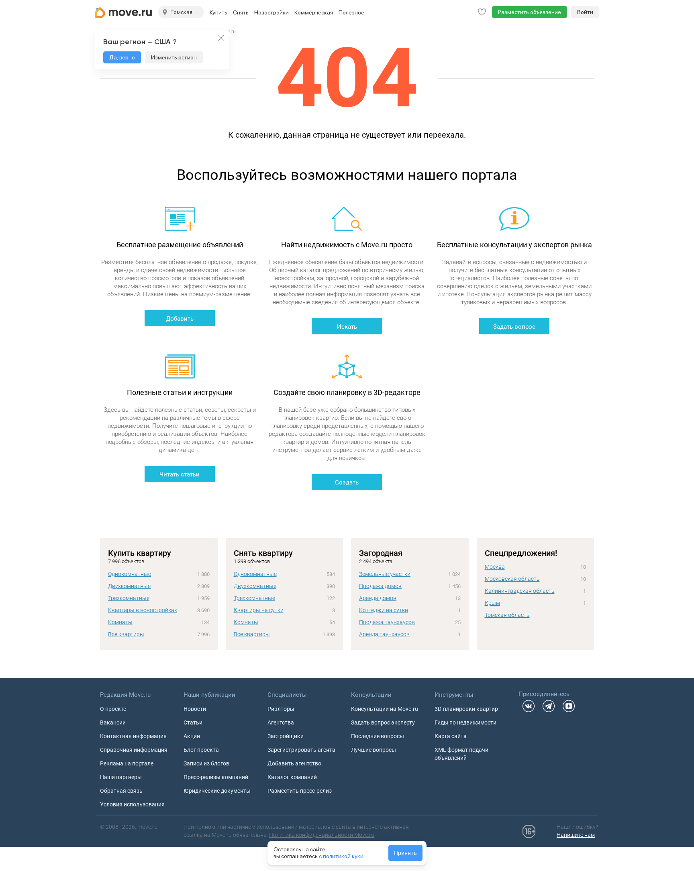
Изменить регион (174, 57)
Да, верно (122, 57)
